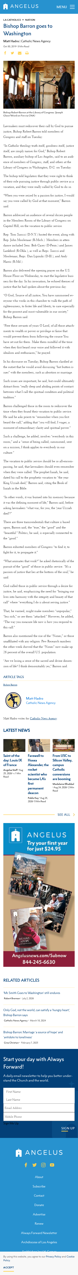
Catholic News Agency (36, 41)
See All (64, 814)
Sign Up (68, 1128)
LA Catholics (12, 19)
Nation (30, 19)
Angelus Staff (10, 770)
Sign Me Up (11, 1123)
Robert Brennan (12, 998)
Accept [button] (8, 1267)
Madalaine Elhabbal (63, 784)
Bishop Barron (10, 684)
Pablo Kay (33, 798)
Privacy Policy (53, 1256)
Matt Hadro (11, 41)
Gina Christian (11, 1042)
